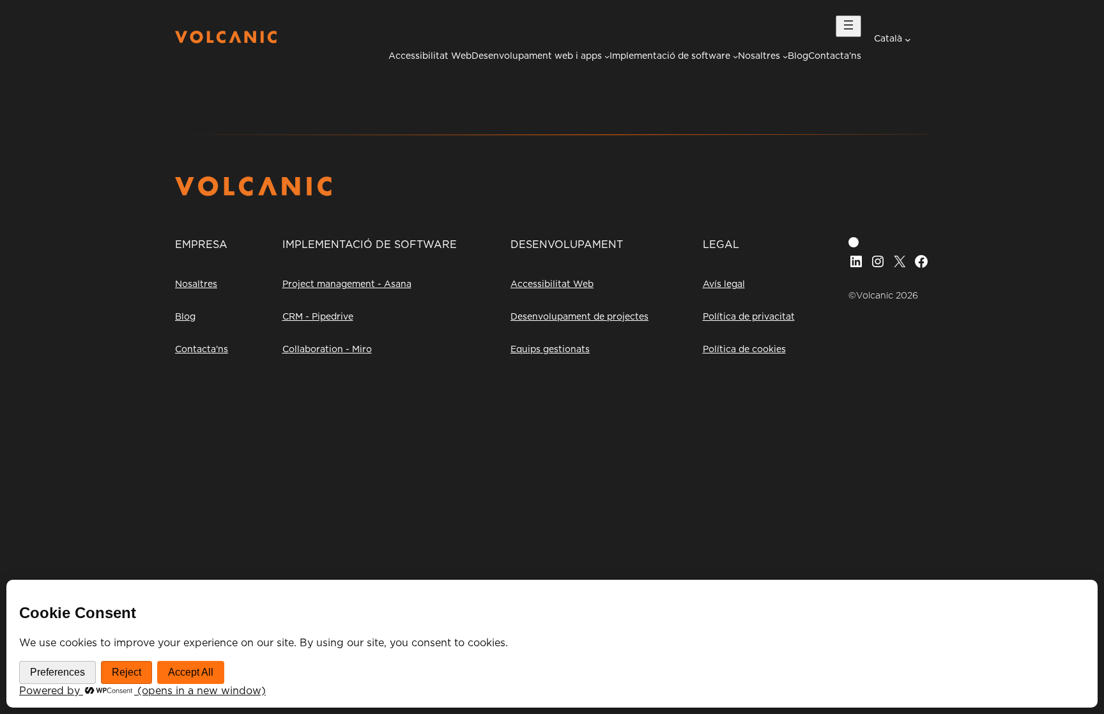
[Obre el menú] (848, 26)
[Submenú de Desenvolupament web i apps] (607, 56)
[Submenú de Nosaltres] (785, 56)
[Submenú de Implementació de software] (735, 56)
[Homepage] (226, 40)
